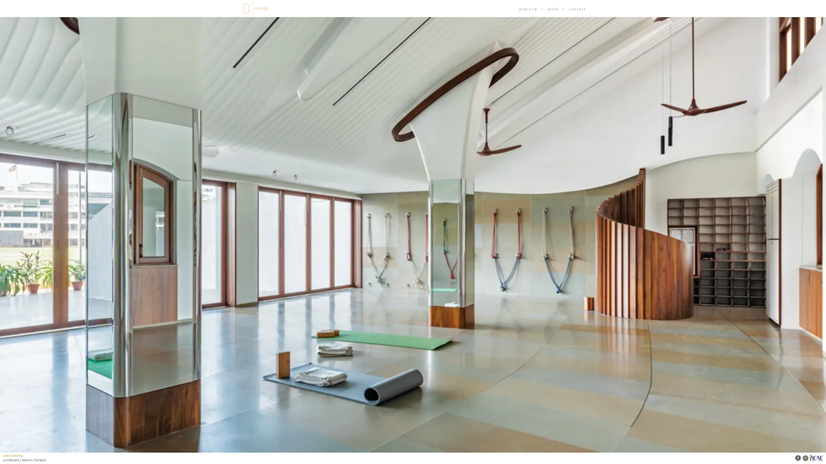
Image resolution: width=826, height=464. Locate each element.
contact (577, 9)
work (553, 9)
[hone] (816, 457)
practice (528, 9)
